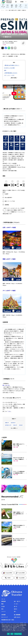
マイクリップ (20, 7)
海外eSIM (15, 425)
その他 (4, 44)
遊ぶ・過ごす (3, 7)
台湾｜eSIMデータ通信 (9, 75)
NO (12, 633)
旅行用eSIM (13, 422)
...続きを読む (13, 78)
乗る (12, 7)
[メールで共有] (15, 48)
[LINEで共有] (9, 48)
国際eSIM (7, 422)
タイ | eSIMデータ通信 (9, 290)
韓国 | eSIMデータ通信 (9, 78)
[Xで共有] (2, 48)
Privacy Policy (18, 633)
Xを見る (8, 577)
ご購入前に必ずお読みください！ (11, 65)
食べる (8, 7)
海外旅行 (21, 425)
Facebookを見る (21, 572)
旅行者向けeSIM (8, 425)
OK (8, 633)
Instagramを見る (9, 572)
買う (16, 7)
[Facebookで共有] (6, 48)
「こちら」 (9, 411)
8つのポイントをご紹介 (9, 68)
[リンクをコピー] (12, 48)
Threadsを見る (22, 577)
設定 (5, 70)
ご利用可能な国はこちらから (10, 73)
